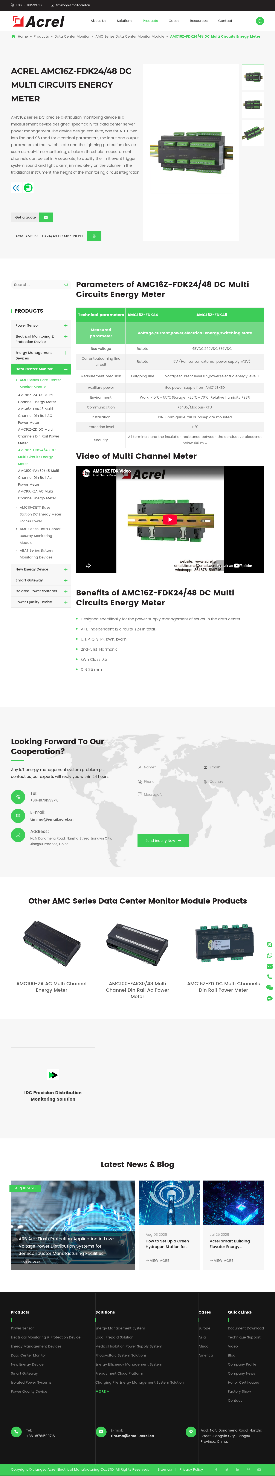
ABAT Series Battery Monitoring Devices (36, 554)
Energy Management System (120, 1328)
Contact (225, 21)
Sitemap (165, 1469)
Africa (204, 1346)
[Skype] (269, 944)
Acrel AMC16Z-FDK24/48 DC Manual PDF (55, 236)
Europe (204, 1328)
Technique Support (244, 1337)
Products (150, 21)
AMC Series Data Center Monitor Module (129, 36)
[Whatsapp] (269, 955)
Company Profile (242, 1364)
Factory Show (239, 1391)
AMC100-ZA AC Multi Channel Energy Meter (51, 987)
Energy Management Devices (33, 355)
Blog (231, 1355)
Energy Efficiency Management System (128, 1364)
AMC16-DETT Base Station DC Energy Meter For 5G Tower (40, 514)
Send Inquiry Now (163, 841)
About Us (98, 21)
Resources (199, 21)
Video (233, 1346)
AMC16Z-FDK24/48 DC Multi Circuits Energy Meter (215, 36)
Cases (174, 21)
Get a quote (31, 217)
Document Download (246, 1328)
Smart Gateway (29, 580)
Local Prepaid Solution (114, 1337)
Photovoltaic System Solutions (121, 1355)
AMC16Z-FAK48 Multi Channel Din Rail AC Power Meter (35, 416)
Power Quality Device (33, 602)
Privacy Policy (191, 1469)
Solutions (124, 21)
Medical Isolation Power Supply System (128, 1346)
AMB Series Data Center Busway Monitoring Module (40, 536)
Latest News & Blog (137, 1164)
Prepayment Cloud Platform (119, 1373)
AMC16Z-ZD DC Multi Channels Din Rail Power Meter (38, 436)
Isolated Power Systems (36, 591)
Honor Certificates (243, 1382)
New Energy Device (31, 569)
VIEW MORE (30, 1262)
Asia (202, 1337)
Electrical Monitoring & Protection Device (34, 339)
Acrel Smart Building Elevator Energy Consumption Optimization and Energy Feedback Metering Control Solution (230, 1245)
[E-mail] (269, 966)
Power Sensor (27, 326)
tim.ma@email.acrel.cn (73, 5)
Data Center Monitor (72, 36)
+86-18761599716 (29, 5)
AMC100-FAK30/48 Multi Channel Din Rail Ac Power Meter (38, 478)
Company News (241, 1373)
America (206, 1355)
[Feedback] (269, 998)
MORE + (102, 1391)
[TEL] (269, 976)
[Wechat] (269, 987)
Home (23, 36)
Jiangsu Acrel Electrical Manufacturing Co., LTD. (74, 1469)
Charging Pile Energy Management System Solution (139, 1382)
